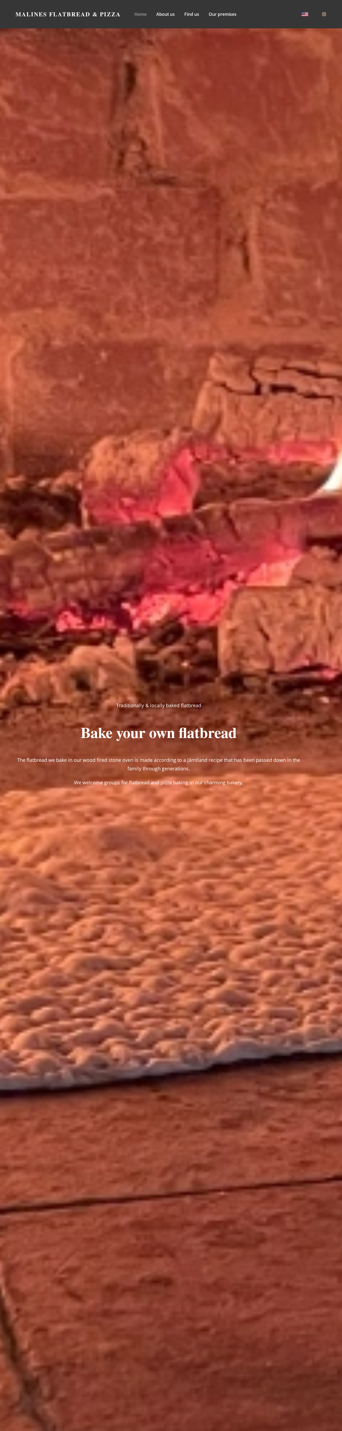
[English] (305, 14)
